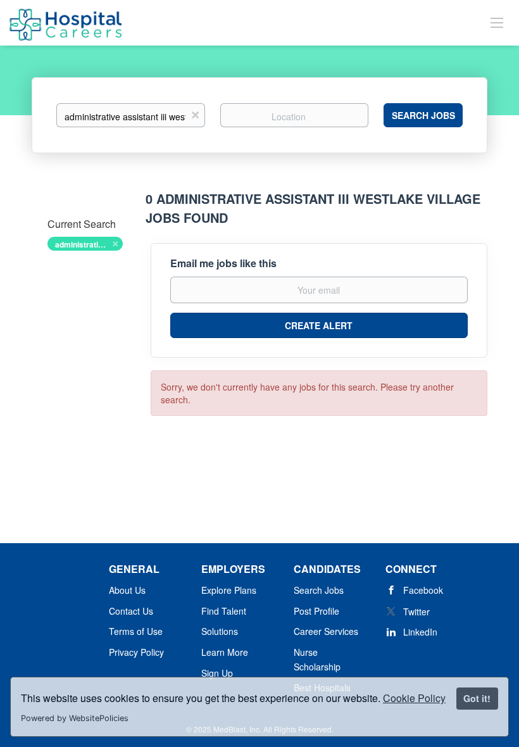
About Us (127, 590)
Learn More (224, 652)
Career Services (326, 631)
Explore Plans (228, 590)
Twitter (416, 611)
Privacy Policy (136, 652)
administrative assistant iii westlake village (89, 244)
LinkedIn (420, 631)
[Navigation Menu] (497, 22)
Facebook (423, 590)
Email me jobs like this (223, 263)
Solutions (219, 631)
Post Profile (316, 611)
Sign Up (217, 673)
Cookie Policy (414, 698)
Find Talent (223, 611)
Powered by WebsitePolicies (74, 718)
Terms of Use (136, 631)
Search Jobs (423, 115)
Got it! (477, 698)
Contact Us (131, 611)
